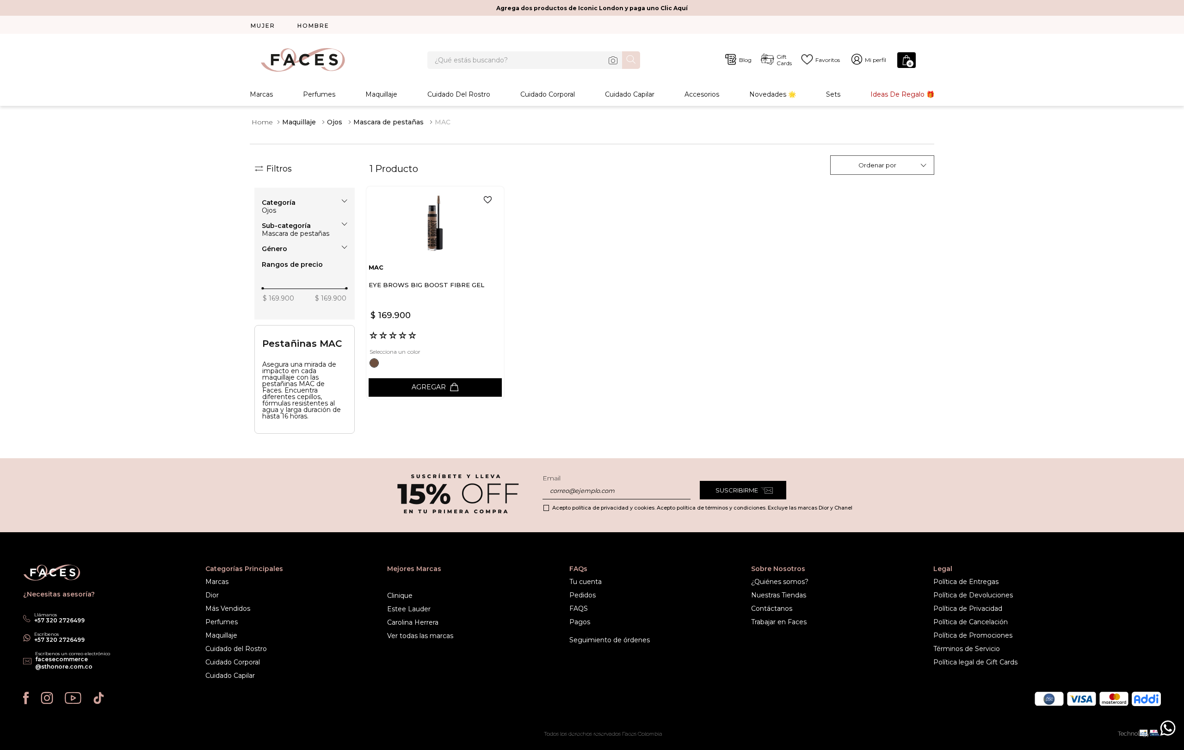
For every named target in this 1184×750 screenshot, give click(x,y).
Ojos (334, 122)
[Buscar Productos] (631, 59)
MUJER (263, 25)
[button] (304, 202)
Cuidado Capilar (629, 94)
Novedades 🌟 (772, 94)
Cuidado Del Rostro (458, 94)
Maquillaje (381, 94)
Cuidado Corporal (547, 94)
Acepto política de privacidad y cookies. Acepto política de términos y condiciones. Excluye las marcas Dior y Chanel (702, 507)
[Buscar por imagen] (612, 60)
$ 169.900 (278, 298)
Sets (833, 94)
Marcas (261, 94)
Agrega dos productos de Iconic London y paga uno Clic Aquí (592, 8)
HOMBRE (313, 25)
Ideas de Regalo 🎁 (902, 94)
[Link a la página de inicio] (262, 122)
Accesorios (701, 94)
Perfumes (319, 94)
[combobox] (533, 60)
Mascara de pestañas (388, 122)
